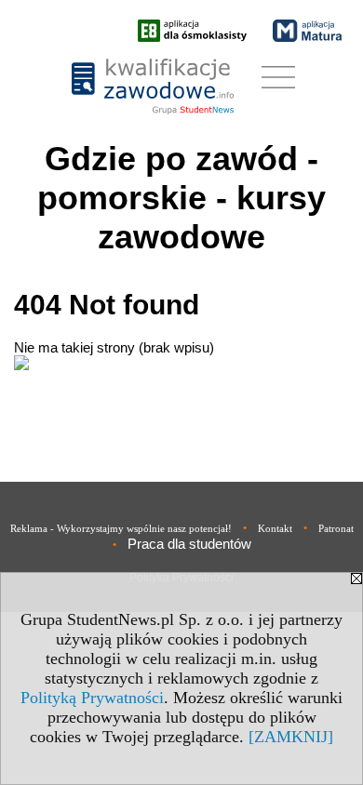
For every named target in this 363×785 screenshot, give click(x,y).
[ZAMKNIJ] (291, 736)
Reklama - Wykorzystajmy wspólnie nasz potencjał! (121, 528)
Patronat (336, 528)
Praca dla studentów (189, 544)
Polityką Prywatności (92, 697)
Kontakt (275, 528)
